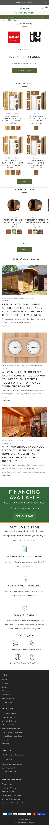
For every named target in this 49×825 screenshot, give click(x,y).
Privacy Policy (7, 784)
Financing (5, 744)
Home (2, 20)
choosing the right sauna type (15, 298)
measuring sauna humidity (13, 366)
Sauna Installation (8, 717)
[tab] (20, 49)
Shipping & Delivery (9, 788)
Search (4, 679)
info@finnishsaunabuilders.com (13, 755)
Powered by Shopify (24, 819)
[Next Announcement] (45, 2)
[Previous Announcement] (4, 2)
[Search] (42, 8)
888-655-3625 (7, 760)
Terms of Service (8, 698)
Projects (5, 683)
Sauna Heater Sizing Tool (11, 728)
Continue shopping (24, 71)
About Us (5, 691)
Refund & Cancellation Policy (12, 795)
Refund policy (7, 702)
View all (24, 181)
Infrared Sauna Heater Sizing (12, 736)
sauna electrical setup (12, 440)
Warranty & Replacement (11, 799)
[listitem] (24, 2)
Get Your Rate (24, 516)
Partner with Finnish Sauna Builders (15, 803)
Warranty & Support (9, 721)
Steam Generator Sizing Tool (12, 732)
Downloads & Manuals (10, 713)
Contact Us (6, 695)
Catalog (5, 687)
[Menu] (3, 8)
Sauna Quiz (6, 740)
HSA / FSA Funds (8, 725)
